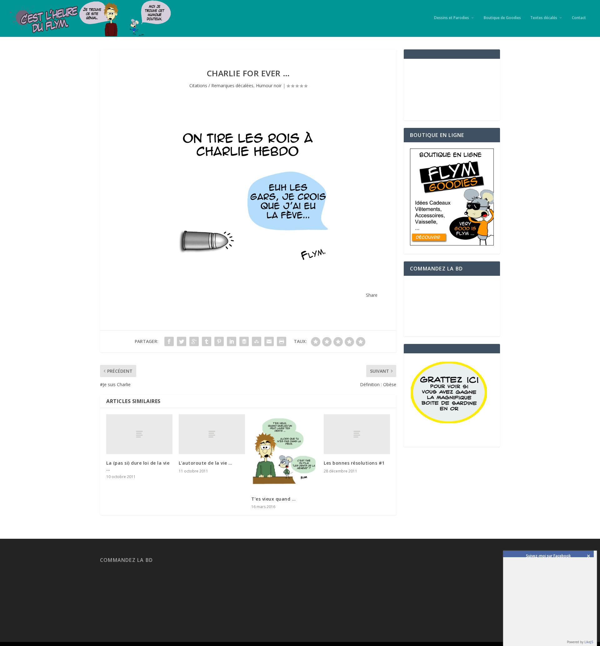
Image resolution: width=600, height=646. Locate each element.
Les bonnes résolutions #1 (354, 463)
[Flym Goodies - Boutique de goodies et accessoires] (452, 244)
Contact (579, 17)
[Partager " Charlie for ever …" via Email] (269, 341)
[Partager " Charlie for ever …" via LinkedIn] (231, 341)
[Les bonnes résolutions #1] (357, 434)
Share (372, 295)
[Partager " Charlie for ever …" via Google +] (194, 341)
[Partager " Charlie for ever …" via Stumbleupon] (256, 341)
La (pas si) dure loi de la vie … (137, 466)
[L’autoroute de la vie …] (212, 434)
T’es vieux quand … (273, 499)
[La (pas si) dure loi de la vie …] (139, 434)
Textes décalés (543, 17)
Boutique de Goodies (502, 17)
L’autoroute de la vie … (205, 463)
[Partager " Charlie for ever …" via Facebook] (169, 341)
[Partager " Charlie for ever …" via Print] (281, 341)
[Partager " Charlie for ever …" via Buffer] (244, 341)
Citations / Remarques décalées (221, 85)
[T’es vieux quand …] (284, 452)
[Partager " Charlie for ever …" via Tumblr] (206, 341)
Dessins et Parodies (451, 17)
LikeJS (588, 642)
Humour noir (269, 85)
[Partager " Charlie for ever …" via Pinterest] (219, 341)
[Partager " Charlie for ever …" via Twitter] (181, 341)
